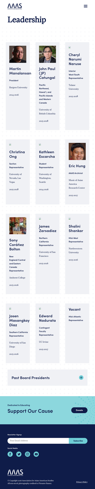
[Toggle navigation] (85, 6)
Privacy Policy (81, 482)
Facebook (10, 454)
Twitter (18, 454)
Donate (79, 410)
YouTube (36, 454)
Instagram (27, 454)
